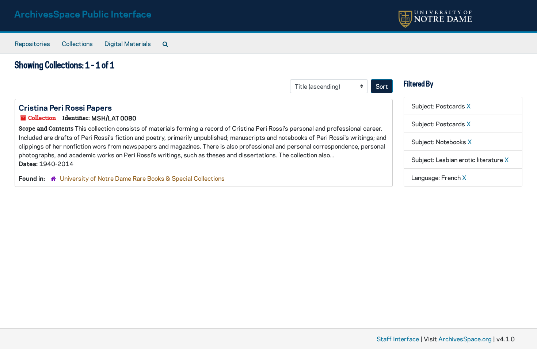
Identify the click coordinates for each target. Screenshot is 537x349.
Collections (77, 43)
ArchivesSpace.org (465, 339)
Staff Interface (398, 339)
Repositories (32, 43)
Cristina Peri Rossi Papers (65, 107)
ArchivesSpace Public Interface (82, 14)
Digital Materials (127, 43)
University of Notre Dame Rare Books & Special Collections (142, 178)
